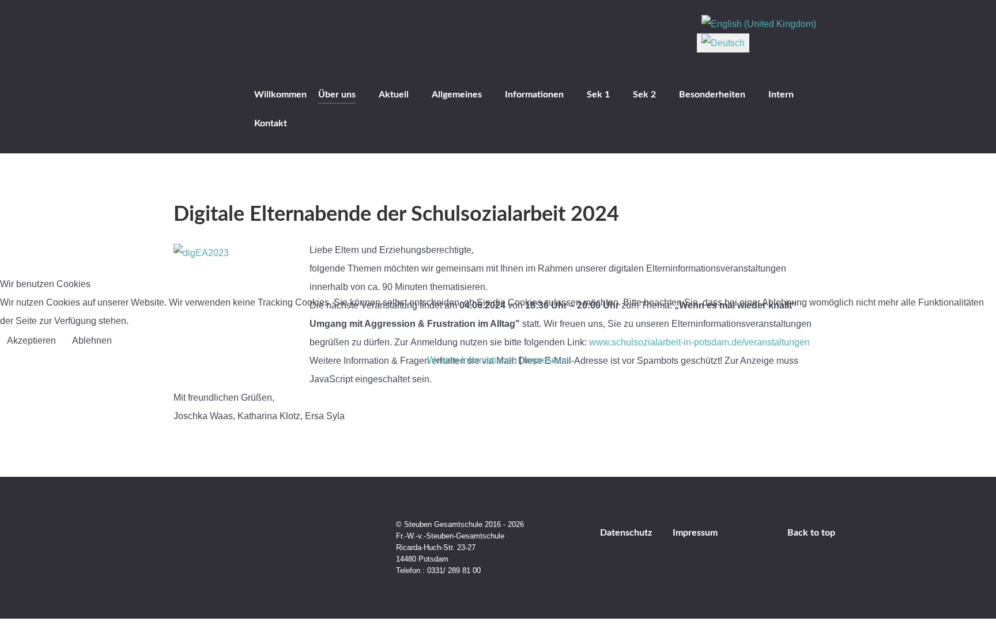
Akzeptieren (31, 340)
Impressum (546, 360)
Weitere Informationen (472, 360)
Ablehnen (92, 340)
